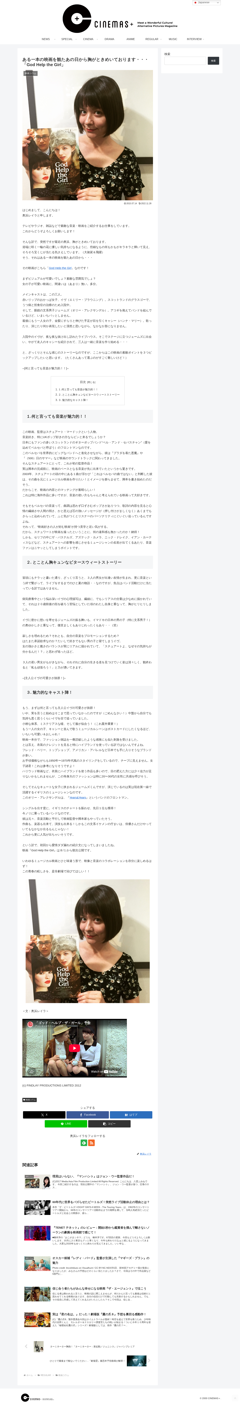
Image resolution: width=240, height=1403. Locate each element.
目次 (83, 382)
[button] (109, 1123)
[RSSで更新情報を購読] (91, 1143)
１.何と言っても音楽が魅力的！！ (78, 389)
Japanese (203, 2)
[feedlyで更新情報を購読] (84, 1143)
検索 (167, 54)
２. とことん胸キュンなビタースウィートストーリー (89, 394)
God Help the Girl (60, 268)
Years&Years (77, 797)
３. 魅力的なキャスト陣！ (73, 399)
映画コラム (31, 1100)
